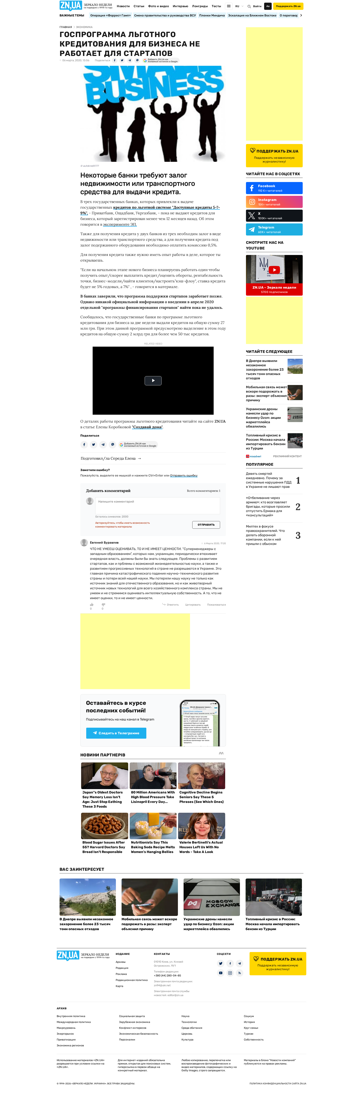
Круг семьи (251, 1028)
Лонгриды (200, 6)
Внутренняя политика (71, 1016)
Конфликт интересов (132, 1028)
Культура (187, 1039)
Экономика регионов (70, 1045)
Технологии (189, 1022)
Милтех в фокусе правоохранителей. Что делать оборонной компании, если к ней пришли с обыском (265, 535)
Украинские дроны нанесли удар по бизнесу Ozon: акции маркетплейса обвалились (263, 417)
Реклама (121, 974)
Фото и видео (158, 6)
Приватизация (66, 1039)
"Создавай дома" (147, 427)
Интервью (180, 6)
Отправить (206, 524)
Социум (249, 1016)
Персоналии (127, 1039)
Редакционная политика (132, 980)
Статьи (139, 6)
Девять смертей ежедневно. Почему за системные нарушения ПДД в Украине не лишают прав (269, 480)
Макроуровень (66, 1028)
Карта (119, 986)
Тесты (216, 6)
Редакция (122, 968)
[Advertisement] (135, 651)
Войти (257, 6)
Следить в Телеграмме (119, 733)
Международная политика (74, 1022)
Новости (123, 6)
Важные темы (72, 15)
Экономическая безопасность (138, 1033)
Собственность (254, 1039)
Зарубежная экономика (134, 1022)
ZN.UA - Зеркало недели (274, 287)
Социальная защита (132, 1016)
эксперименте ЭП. (120, 224)
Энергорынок (65, 1033)
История (249, 1022)
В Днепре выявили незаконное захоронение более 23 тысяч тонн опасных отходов (265, 369)
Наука (185, 1016)
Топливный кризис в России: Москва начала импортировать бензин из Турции (265, 441)
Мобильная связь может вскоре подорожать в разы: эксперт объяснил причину (266, 393)
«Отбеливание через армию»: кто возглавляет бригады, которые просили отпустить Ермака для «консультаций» (268, 506)
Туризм (248, 1033)
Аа (268, 6)
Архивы (121, 962)
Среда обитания (192, 1028)
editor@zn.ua (175, 995)
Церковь (187, 1033)
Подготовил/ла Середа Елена (108, 458)
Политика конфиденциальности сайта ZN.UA (278, 1083)
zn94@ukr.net (162, 985)
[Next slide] (300, 15)
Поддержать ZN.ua (288, 6)
